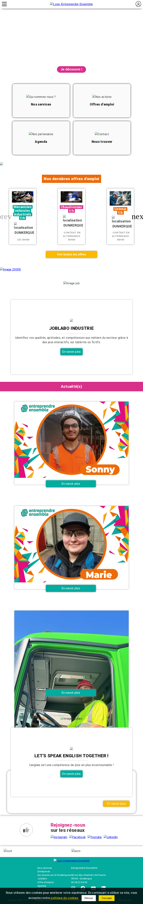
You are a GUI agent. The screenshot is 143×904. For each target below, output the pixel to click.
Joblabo (42, 878)
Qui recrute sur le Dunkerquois (54, 875)
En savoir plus (71, 351)
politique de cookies (64, 898)
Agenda (41, 885)
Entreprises (43, 871)
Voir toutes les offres (71, 254)
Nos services (44, 868)
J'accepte (106, 898)
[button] (138, 216)
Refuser (89, 898)
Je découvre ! (71, 69)
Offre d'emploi (45, 882)
